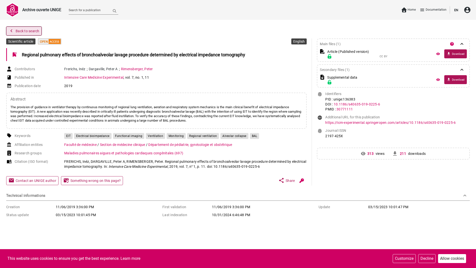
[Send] (114, 10)
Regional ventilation (203, 136)
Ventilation (155, 136)
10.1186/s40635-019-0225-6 (357, 104)
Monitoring (176, 136)
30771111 (344, 109)
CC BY (383, 56)
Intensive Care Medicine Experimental (93, 77)
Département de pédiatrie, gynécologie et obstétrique (190, 145)
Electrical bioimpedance (93, 136)
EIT (68, 136)
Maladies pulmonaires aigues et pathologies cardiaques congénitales (123, 153)
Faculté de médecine (80, 145)
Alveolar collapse (234, 136)
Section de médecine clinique (123, 145)
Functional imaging (129, 136)
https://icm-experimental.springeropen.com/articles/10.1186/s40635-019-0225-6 (390, 123)
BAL (254, 136)
